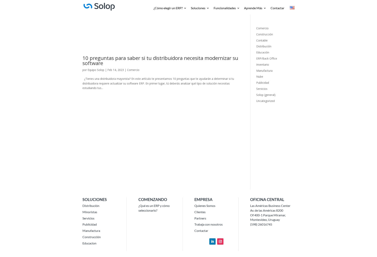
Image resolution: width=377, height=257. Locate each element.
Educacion (89, 243)
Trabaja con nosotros (208, 224)
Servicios (261, 89)
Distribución (263, 46)
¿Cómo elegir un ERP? (168, 8)
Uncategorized (265, 101)
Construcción (264, 34)
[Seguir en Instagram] (220, 241)
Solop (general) (265, 95)
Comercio (133, 70)
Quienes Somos (204, 205)
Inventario (262, 64)
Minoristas (89, 212)
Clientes (200, 212)
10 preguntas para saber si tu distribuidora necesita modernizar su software (160, 60)
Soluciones (198, 8)
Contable (262, 40)
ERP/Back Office (266, 58)
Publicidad (262, 82)
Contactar (277, 8)
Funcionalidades (225, 8)
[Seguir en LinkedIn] (212, 241)
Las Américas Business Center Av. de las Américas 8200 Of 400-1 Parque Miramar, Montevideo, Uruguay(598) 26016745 (270, 215)
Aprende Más (253, 8)
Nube (259, 76)
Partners (200, 218)
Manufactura (264, 71)
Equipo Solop (96, 70)
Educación (262, 52)
